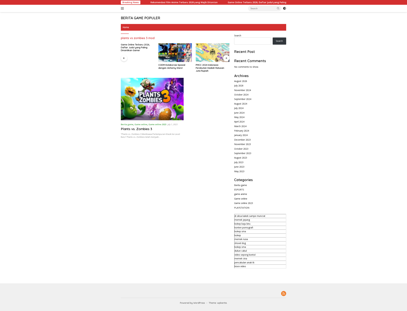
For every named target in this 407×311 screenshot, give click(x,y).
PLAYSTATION (241, 207)
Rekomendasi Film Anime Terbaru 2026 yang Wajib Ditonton (173, 2)
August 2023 (240, 157)
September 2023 (242, 153)
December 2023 (242, 139)
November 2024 (242, 90)
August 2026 (240, 81)
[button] (278, 8)
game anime (240, 194)
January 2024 (241, 135)
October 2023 (241, 148)
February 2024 (241, 130)
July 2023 (238, 162)
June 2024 (239, 112)
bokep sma (240, 231)
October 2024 (241, 94)
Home (126, 27)
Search (237, 35)
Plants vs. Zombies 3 (136, 129)
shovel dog (240, 243)
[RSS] (283, 294)
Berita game (127, 124)
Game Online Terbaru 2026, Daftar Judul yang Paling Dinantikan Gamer (257, 2)
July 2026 (238, 85)
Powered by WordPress (192, 302)
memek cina (241, 258)
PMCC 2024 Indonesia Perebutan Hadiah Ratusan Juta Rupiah (210, 68)
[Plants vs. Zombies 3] (152, 99)
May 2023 (239, 171)
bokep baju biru (242, 223)
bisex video (240, 266)
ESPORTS (239, 189)
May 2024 (239, 117)
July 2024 (238, 108)
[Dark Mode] (284, 8)
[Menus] (123, 8)
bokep (238, 235)
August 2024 (240, 103)
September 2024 (242, 99)
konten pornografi (244, 227)
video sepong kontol (245, 254)
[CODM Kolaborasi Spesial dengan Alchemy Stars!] (175, 52)
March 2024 (240, 126)
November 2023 (242, 144)
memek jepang (242, 219)
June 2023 (239, 166)
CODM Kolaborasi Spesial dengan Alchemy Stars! (171, 66)
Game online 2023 (157, 124)
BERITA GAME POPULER (140, 18)
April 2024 (239, 121)
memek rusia (241, 239)
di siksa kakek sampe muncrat (250, 215)
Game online (141, 124)
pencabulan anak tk (244, 262)
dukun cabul (241, 250)
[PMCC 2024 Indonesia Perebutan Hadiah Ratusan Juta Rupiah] (212, 52)
